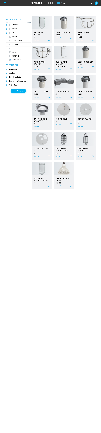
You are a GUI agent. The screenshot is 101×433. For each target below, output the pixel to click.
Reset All (28, 22)
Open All (8, 22)
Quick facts (36, 40)
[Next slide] (49, 22)
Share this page (18, 91)
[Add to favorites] (49, 40)
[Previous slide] (34, 22)
